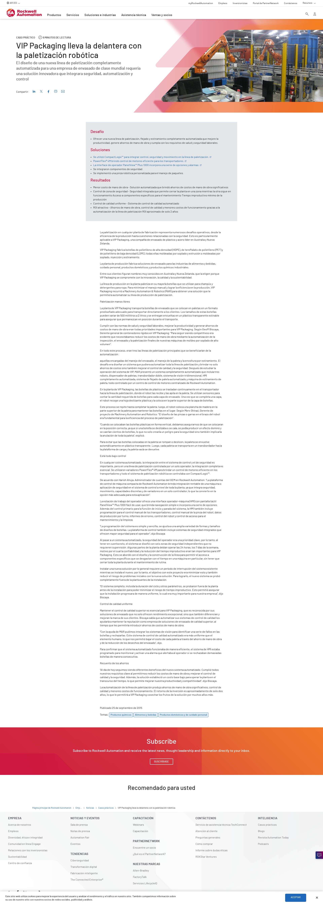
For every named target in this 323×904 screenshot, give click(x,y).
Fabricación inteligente (84, 873)
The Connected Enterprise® (86, 879)
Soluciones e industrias (100, 15)
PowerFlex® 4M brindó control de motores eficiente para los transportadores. (138, 161)
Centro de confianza (20, 863)
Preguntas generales (207, 837)
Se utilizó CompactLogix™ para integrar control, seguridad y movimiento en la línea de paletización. (151, 157)
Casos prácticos (267, 824)
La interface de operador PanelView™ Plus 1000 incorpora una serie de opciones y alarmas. (146, 165)
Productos (54, 15)
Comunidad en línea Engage (24, 844)
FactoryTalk (140, 877)
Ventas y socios (161, 15)
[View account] (314, 14)
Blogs (261, 831)
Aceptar (296, 897)
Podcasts (263, 844)
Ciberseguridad (79, 860)
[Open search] (307, 14)
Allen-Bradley (141, 870)
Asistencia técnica (133, 15)
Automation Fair (79, 837)
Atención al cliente (206, 831)
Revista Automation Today (273, 837)
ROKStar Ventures (206, 856)
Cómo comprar (204, 844)
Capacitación (140, 831)
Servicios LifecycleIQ (145, 883)
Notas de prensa (80, 831)
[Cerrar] (317, 898)
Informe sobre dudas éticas (211, 850)
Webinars (138, 824)
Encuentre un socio (144, 847)
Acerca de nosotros (19, 824)
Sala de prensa (79, 824)
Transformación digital (83, 867)
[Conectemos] (319, 855)
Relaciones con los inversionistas (27, 850)
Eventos (75, 844)
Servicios (72, 15)
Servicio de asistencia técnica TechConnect (221, 824)
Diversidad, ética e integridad (25, 837)
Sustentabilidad (17, 856)
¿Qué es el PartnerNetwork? (149, 854)
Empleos (13, 831)
